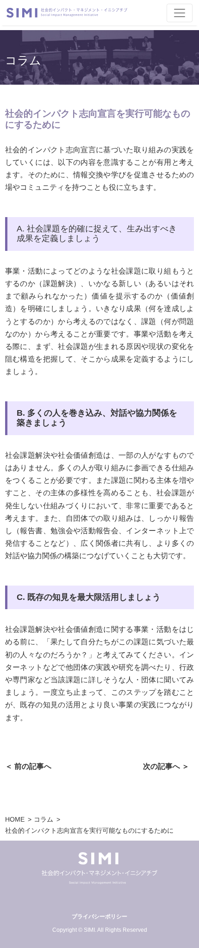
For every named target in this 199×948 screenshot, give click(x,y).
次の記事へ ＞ (166, 766)
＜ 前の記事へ (28, 766)
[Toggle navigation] (180, 13)
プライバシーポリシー (99, 916)
